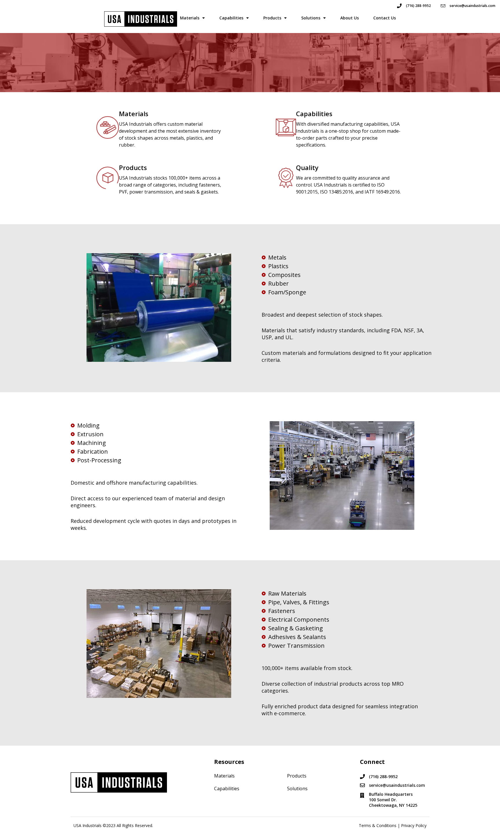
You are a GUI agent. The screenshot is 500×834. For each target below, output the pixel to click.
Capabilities (231, 18)
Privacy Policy (414, 825)
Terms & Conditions (377, 825)
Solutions (310, 18)
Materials (189, 18)
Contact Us (384, 18)
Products (272, 18)
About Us (349, 18)
